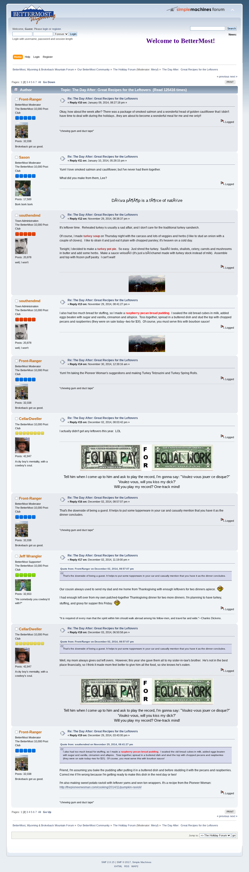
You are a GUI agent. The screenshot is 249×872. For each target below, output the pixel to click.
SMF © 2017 (124, 862)
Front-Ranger (30, 99)
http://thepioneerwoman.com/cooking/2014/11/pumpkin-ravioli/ (101, 787)
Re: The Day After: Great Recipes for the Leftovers (103, 98)
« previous (223, 76)
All (39, 82)
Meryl (154, 69)
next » (233, 76)
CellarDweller (30, 419)
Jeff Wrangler (30, 556)
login (45, 28)
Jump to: (194, 835)
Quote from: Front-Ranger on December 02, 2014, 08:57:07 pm (97, 568)
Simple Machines (141, 862)
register (56, 28)
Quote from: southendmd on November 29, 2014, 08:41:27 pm (96, 744)
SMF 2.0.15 (108, 862)
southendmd (29, 215)
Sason (24, 157)
